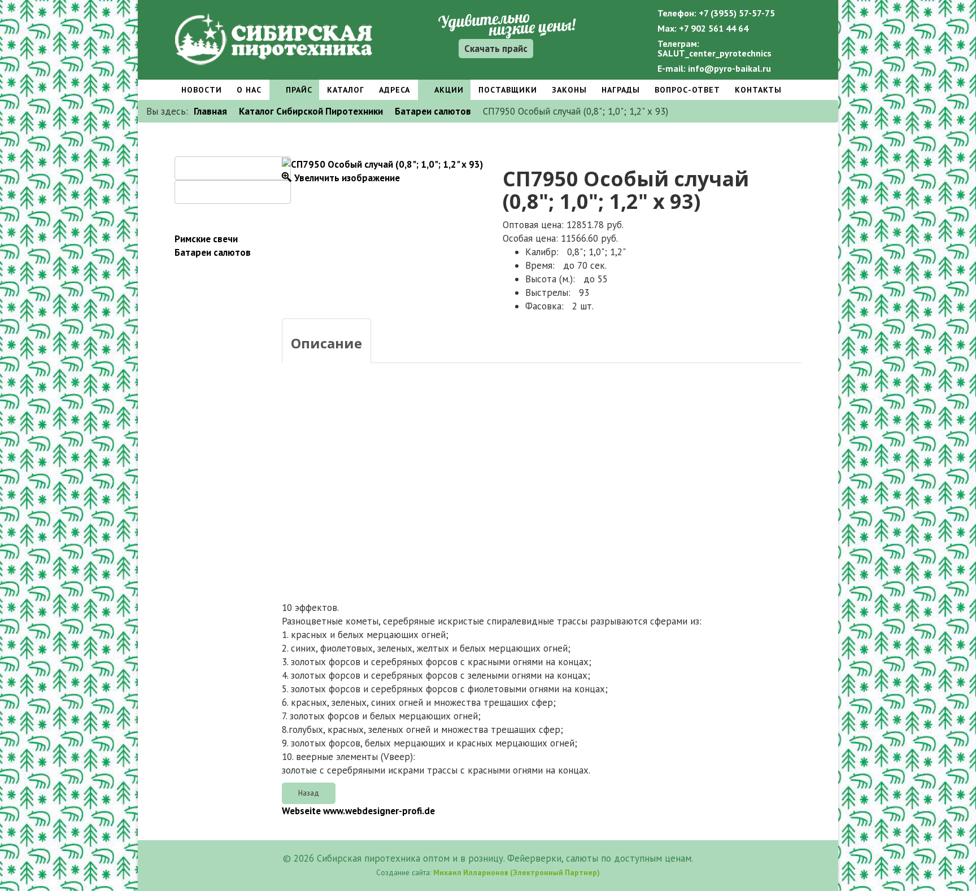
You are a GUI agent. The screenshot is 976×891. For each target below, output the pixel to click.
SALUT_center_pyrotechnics (714, 53)
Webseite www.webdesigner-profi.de (358, 811)
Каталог (345, 90)
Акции (448, 90)
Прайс (297, 90)
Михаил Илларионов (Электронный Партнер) (516, 872)
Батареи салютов (433, 111)
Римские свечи (206, 239)
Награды (621, 90)
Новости (201, 90)
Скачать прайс (496, 48)
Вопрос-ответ (687, 90)
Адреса (394, 90)
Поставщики (507, 90)
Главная (210, 111)
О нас (249, 90)
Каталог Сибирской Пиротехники (311, 111)
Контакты (758, 90)
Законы (569, 90)
